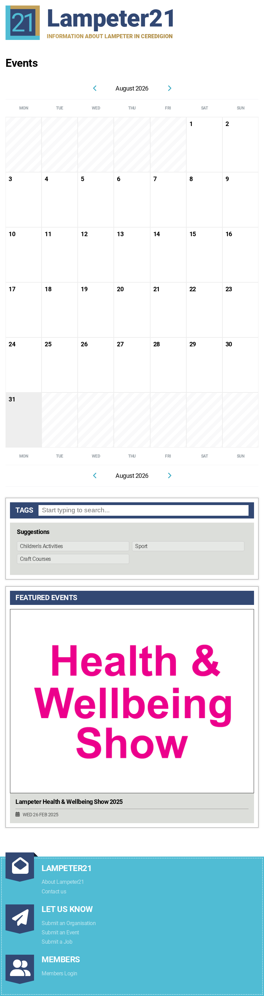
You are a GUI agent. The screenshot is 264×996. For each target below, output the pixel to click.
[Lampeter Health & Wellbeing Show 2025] (132, 701)
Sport (141, 546)
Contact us (54, 891)
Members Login (59, 973)
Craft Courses (35, 559)
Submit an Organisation (69, 923)
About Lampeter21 (63, 882)
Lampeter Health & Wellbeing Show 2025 (69, 802)
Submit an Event (60, 932)
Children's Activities (41, 546)
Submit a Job (57, 942)
